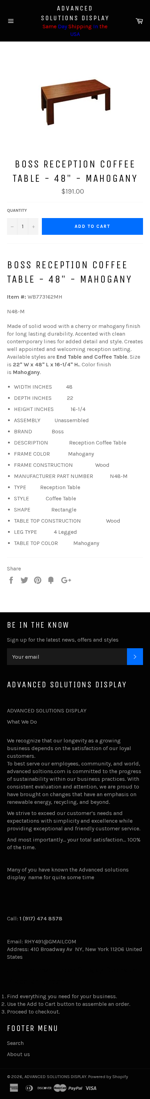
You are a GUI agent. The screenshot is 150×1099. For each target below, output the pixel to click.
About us (18, 1054)
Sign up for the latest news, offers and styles (63, 639)
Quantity (17, 210)
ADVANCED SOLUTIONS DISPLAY (75, 13)
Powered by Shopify (108, 1076)
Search (15, 1043)
